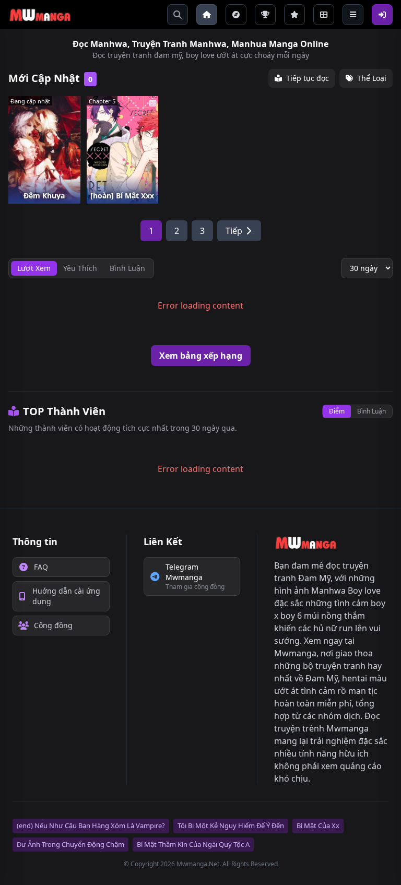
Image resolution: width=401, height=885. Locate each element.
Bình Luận (371, 411)
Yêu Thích (80, 268)
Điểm (337, 411)
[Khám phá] (236, 14)
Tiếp (234, 231)
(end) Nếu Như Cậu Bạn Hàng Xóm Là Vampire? (91, 825)
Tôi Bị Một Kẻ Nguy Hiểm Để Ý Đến (231, 825)
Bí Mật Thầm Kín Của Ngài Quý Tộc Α (193, 844)
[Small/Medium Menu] (353, 14)
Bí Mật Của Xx (318, 825)
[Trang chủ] (206, 14)
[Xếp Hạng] (294, 14)
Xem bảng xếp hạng (200, 355)
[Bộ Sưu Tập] (323, 14)
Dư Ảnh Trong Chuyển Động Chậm (70, 844)
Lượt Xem (34, 268)
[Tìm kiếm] (177, 14)
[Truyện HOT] (265, 14)
